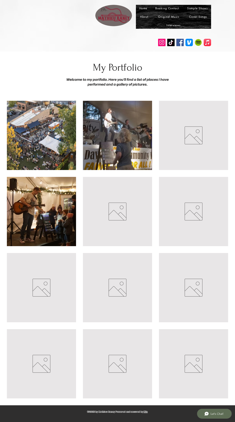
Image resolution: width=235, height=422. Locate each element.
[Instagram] (161, 42)
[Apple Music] (207, 42)
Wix (146, 412)
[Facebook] (180, 42)
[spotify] (198, 42)
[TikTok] (171, 42)
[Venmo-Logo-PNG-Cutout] (189, 42)
